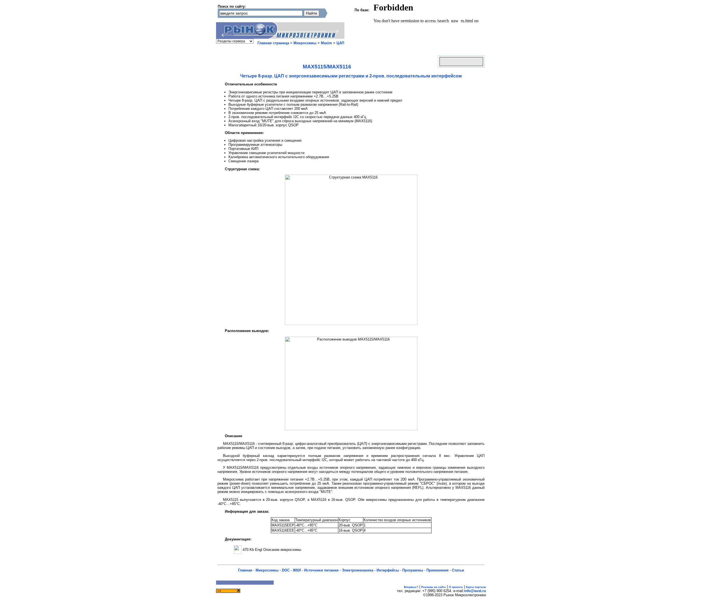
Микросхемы (304, 43)
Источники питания (321, 570)
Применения (437, 570)
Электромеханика (357, 570)
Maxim (326, 43)
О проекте (456, 586)
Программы (412, 570)
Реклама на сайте (433, 586)
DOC (286, 570)
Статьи (458, 570)
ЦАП (340, 43)
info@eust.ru (475, 591)
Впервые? (411, 586)
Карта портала (476, 586)
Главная (245, 570)
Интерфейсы (388, 570)
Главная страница (273, 43)
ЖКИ (297, 570)
